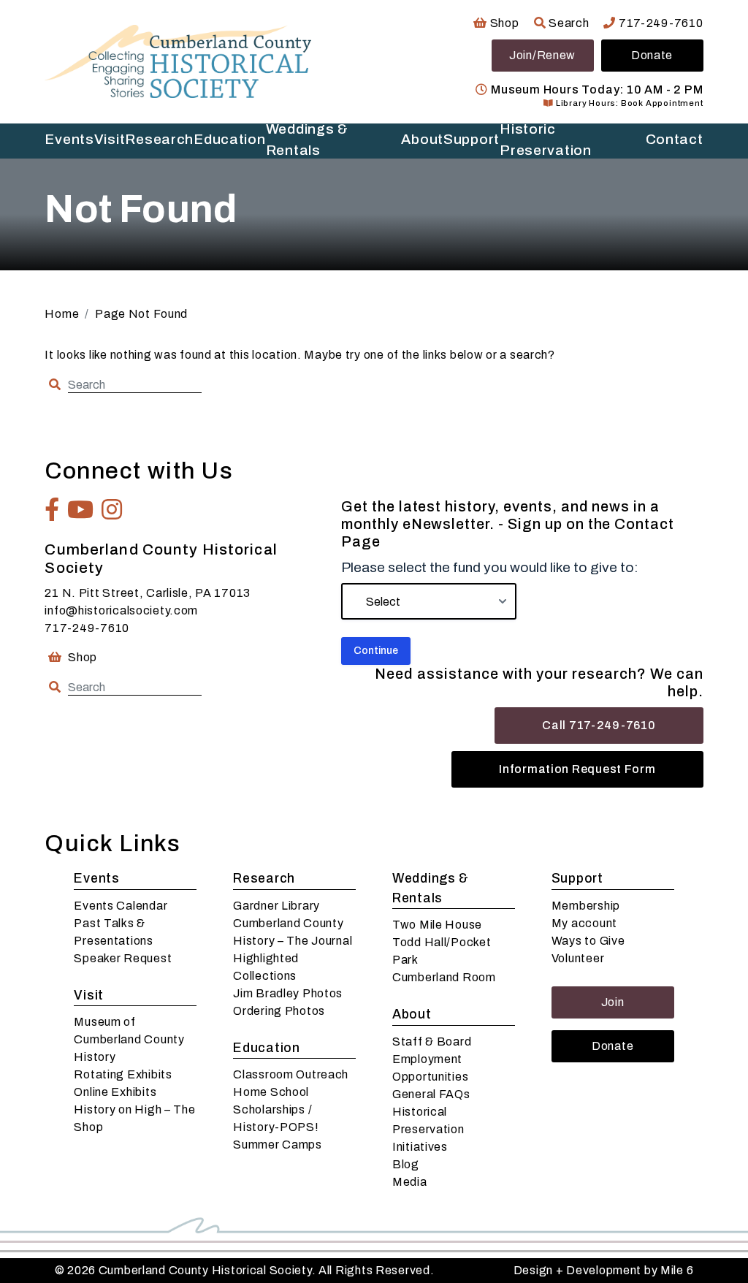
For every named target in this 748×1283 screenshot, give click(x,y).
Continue (376, 650)
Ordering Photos (279, 1011)
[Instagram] (112, 509)
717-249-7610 (659, 23)
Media (409, 1182)
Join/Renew (542, 55)
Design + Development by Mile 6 (604, 1270)
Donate (652, 55)
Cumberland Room (444, 977)
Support (471, 139)
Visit (110, 139)
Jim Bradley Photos (288, 993)
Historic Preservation (546, 140)
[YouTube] (80, 509)
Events (69, 139)
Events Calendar (120, 905)
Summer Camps (277, 1144)
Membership (586, 905)
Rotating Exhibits (123, 1074)
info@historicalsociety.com (121, 610)
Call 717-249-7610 (598, 725)
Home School (271, 1092)
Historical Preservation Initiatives (428, 1129)
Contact (674, 139)
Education (229, 139)
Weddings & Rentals (307, 140)
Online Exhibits (115, 1092)
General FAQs (431, 1094)
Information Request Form (577, 769)
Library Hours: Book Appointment (628, 103)
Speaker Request (123, 958)
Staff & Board (431, 1041)
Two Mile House (437, 924)
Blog (405, 1164)
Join (613, 1002)
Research (159, 139)
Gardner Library (276, 905)
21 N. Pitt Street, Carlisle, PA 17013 (148, 593)
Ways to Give (588, 940)
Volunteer (578, 958)
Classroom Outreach (290, 1074)
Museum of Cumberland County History (129, 1039)
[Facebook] (52, 509)
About (422, 139)
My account (584, 923)
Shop (503, 23)
